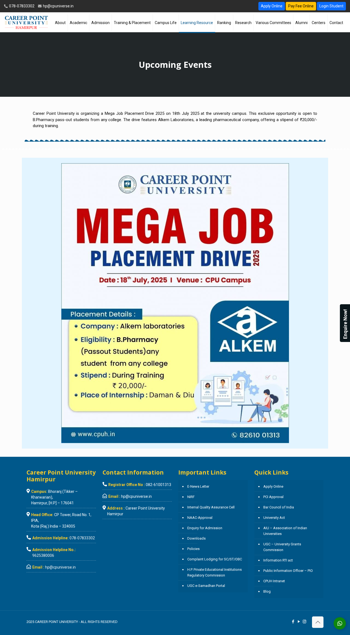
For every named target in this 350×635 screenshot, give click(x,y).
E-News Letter (198, 486)
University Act (274, 518)
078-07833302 (21, 6)
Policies (193, 549)
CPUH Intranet (274, 581)
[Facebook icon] (293, 621)
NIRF (191, 497)
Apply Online (271, 6)
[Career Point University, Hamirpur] (26, 22)
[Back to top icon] (317, 622)
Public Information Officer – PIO (288, 571)
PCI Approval (273, 497)
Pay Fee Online (301, 6)
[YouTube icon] (299, 621)
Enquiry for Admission (204, 528)
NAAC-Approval (199, 518)
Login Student (331, 6)
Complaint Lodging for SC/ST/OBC (214, 559)
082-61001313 (158, 484)
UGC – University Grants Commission (282, 547)
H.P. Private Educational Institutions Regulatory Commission (214, 572)
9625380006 (43, 555)
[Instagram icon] (304, 621)
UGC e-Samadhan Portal (206, 586)
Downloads (196, 538)
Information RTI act (278, 560)
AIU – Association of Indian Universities (285, 531)
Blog (267, 591)
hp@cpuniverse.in (58, 6)
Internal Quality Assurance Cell (211, 507)
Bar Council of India (278, 507)
